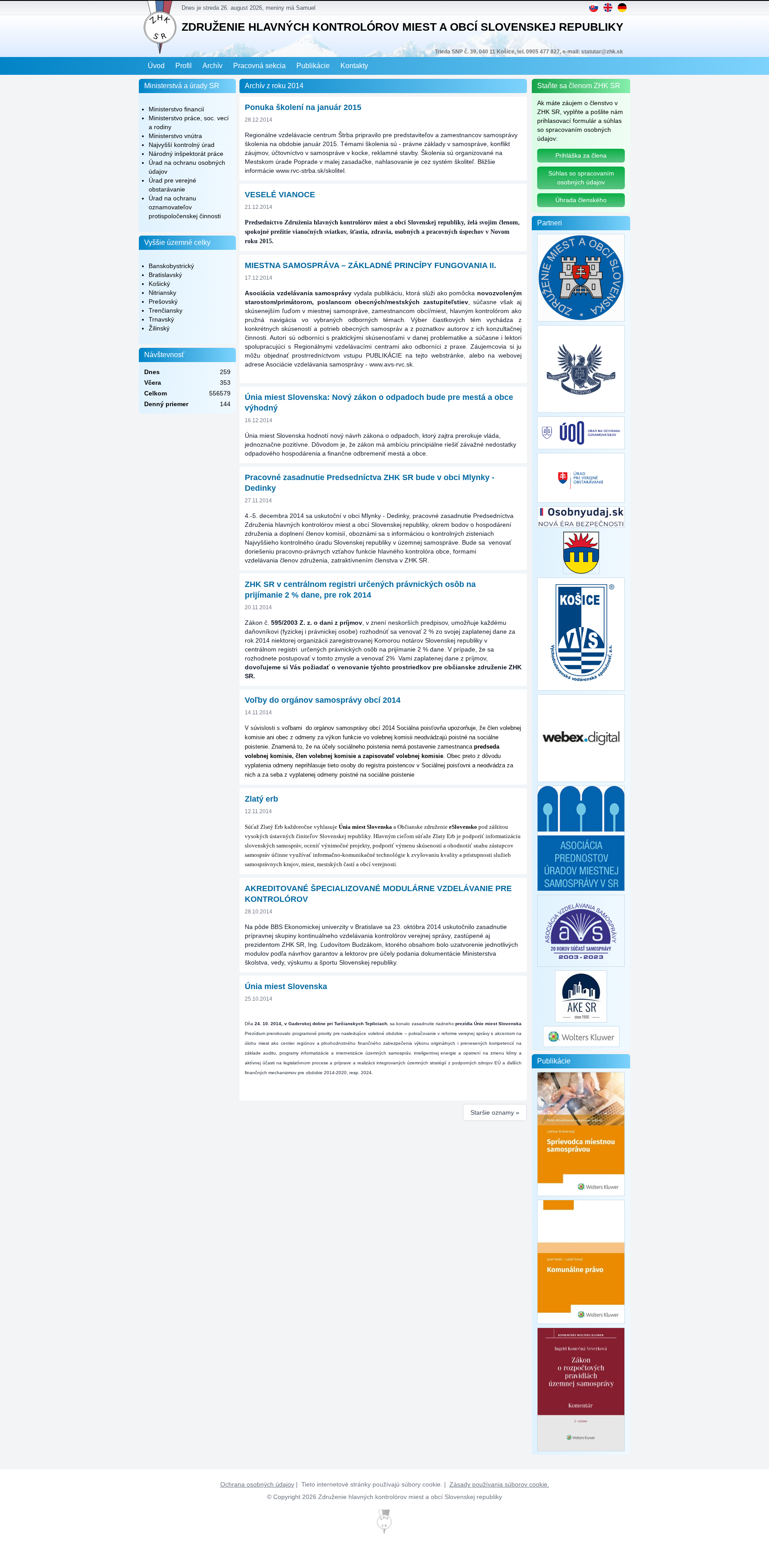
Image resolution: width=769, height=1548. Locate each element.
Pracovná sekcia (259, 65)
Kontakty (354, 65)
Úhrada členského (581, 200)
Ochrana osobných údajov (257, 1484)
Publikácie (313, 65)
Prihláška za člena (581, 155)
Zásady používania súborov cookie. (499, 1484)
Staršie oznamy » (494, 1112)
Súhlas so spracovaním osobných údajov (581, 178)
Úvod (156, 65)
